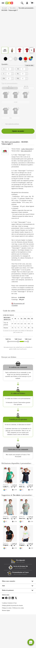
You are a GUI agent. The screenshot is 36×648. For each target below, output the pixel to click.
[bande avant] (15, 95)
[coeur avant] (6, 95)
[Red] (25, 59)
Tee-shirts (14, 8)
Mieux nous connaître (9, 615)
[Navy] (20, 59)
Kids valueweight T (28, 153)
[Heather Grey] (15, 59)
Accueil (4, 8)
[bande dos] (6, 111)
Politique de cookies (7, 641)
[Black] (5, 59)
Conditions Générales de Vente (10, 636)
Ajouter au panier (18, 131)
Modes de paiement (8, 624)
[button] (31, 642)
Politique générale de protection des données (14, 639)
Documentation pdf (19, 325)
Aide (3, 619)
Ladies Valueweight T (19, 150)
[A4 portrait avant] (25, 95)
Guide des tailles (28, 65)
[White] (10, 59)
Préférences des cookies (20, 641)
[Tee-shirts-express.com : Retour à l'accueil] (10, 2)
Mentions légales (6, 644)
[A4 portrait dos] (15, 111)
